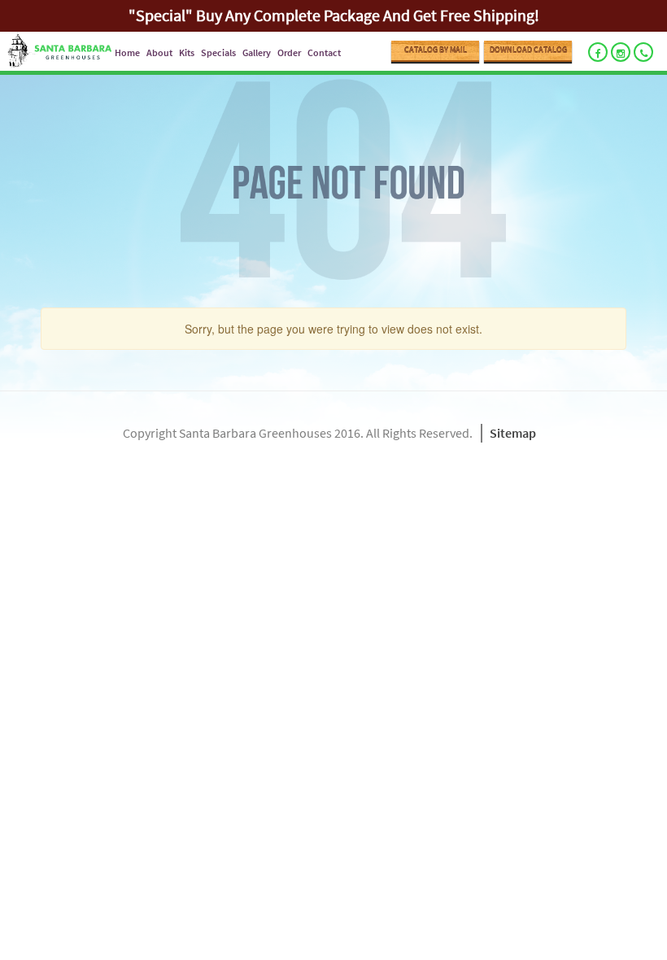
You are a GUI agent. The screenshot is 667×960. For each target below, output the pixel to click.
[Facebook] (598, 52)
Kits (186, 52)
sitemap (513, 433)
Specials (218, 52)
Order (289, 52)
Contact (324, 52)
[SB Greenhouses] (55, 51)
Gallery (256, 52)
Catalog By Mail (435, 50)
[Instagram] (620, 52)
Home (127, 52)
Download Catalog (528, 50)
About (159, 52)
